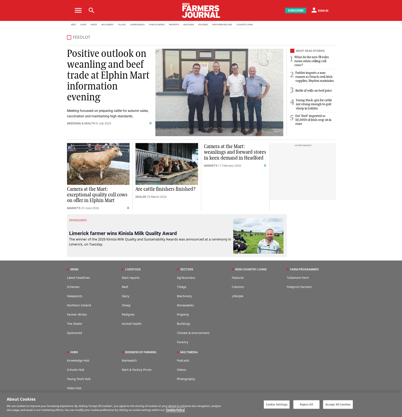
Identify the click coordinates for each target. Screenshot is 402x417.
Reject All (306, 404)
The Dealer (74, 324)
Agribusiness (186, 278)
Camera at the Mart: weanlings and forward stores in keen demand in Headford (235, 152)
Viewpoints (74, 296)
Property (183, 314)
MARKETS (73, 208)
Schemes (73, 287)
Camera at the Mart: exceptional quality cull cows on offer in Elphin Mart (97, 195)
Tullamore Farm (298, 278)
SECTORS (186, 269)
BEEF (73, 24)
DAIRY (83, 24)
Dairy (125, 296)
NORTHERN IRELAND (222, 24)
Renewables (185, 305)
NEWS (74, 269)
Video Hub (74, 388)
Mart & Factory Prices (137, 370)
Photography (186, 379)
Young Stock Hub (79, 379)
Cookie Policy (175, 410)
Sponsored (74, 333)
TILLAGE (122, 24)
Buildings (183, 324)
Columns (238, 287)
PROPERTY (174, 24)
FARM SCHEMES (157, 24)
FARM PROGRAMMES (304, 269)
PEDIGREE (203, 24)
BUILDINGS (188, 24)
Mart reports (131, 278)
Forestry (182, 342)
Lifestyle (237, 296)
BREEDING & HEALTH (81, 123)
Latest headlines (78, 278)
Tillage (181, 287)
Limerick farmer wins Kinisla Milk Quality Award (123, 233)
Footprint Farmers (299, 287)
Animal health (132, 324)
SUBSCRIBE (296, 10)
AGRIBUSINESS (137, 24)
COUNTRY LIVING (244, 24)
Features (238, 278)
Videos (181, 370)
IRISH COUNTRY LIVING (251, 269)
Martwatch (129, 360)
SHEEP (94, 24)
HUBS (74, 352)
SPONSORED (78, 220)
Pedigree (128, 314)
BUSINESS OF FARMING (140, 352)
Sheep (126, 305)
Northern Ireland (79, 305)
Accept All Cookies (337, 404)
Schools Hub (75, 370)
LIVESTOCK (133, 269)
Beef (125, 287)
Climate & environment (193, 333)
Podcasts (183, 360)
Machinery (184, 296)
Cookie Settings (276, 404)
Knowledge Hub (78, 360)
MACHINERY (107, 24)
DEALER (140, 196)
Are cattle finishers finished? (165, 189)
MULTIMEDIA (189, 352)
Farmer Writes (77, 314)
